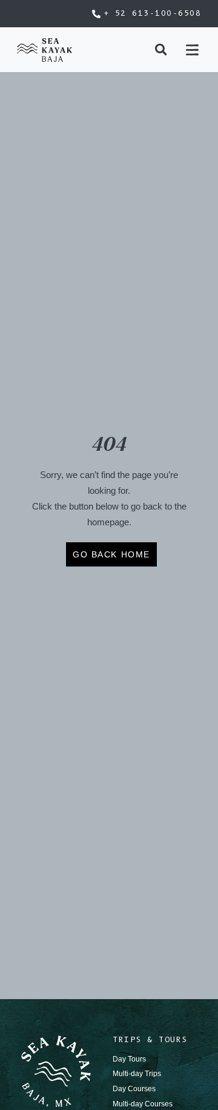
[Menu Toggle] (192, 50)
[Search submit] (161, 50)
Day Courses (134, 1089)
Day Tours (129, 1059)
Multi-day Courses (143, 1104)
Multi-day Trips (137, 1073)
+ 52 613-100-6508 (153, 13)
